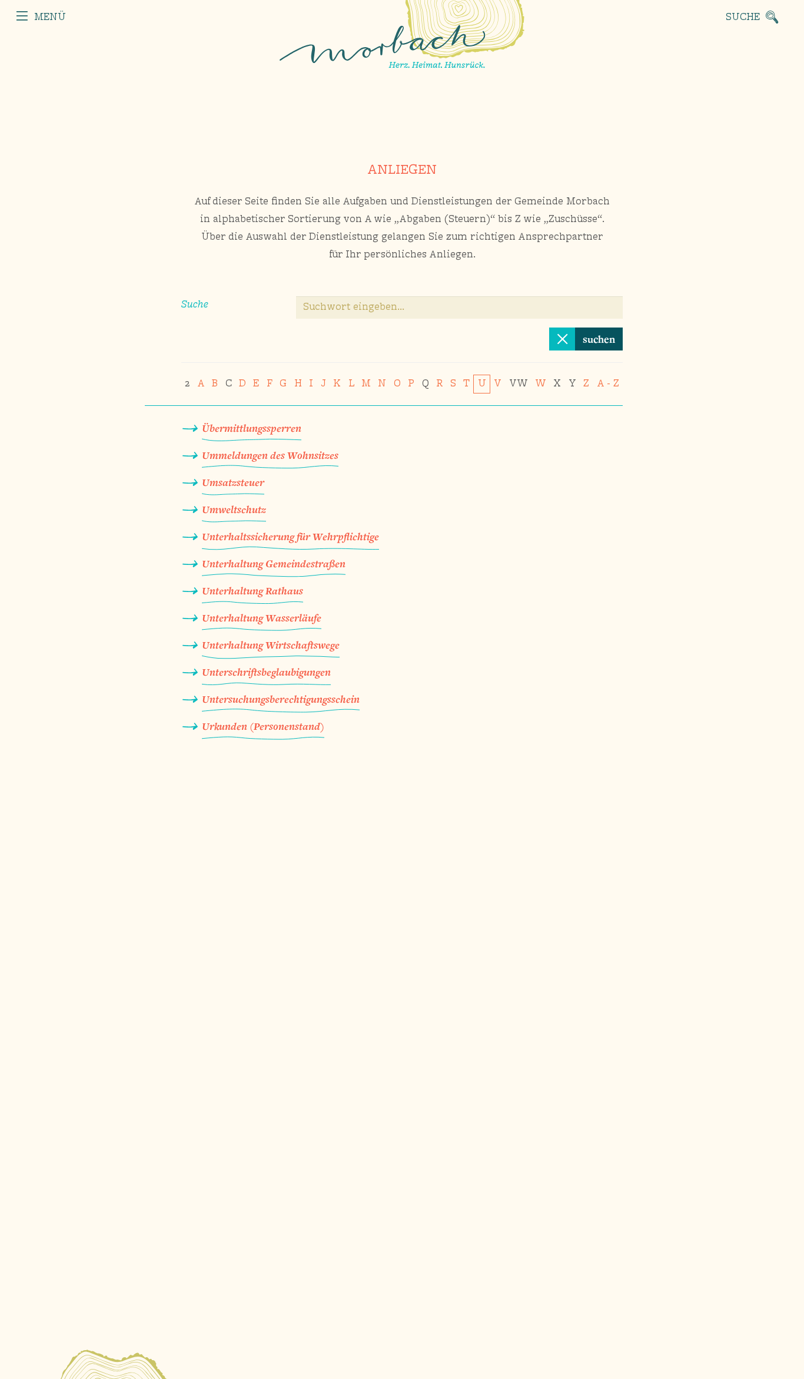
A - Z (608, 384)
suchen (599, 339)
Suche (194, 305)
